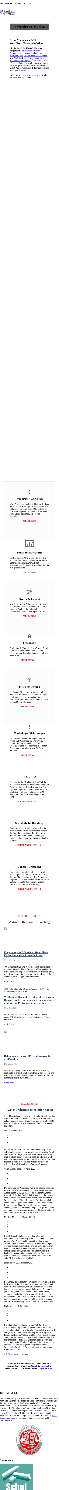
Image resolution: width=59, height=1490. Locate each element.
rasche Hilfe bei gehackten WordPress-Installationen (29, 64)
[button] (2, 14)
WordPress (23, 1403)
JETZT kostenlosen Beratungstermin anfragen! (28, 1376)
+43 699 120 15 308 (22, 3)
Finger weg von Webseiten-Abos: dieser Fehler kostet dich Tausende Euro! (26, 954)
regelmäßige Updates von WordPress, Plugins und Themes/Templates (28, 54)
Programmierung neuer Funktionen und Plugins (29, 59)
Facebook (45, 1366)
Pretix (42, 1408)
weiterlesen (9, 981)
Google (34, 1366)
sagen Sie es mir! (46, 1368)
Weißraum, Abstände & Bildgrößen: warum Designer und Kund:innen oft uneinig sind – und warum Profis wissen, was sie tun (29, 1000)
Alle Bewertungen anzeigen (16, 1354)
